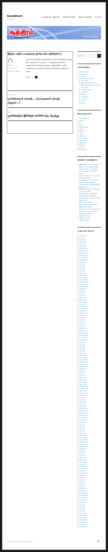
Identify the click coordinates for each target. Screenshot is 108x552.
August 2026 (83, 235)
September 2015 (83, 526)
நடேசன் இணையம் (84, 118)
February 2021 (83, 382)
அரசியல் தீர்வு (85, 81)
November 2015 (83, 522)
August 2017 (83, 475)
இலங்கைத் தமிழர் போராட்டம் (89, 83)
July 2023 (82, 317)
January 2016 (83, 517)
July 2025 (82, 264)
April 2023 (82, 324)
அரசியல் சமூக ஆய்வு (14, 71)
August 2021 (83, 369)
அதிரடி (81, 134)
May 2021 (82, 375)
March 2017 (82, 486)
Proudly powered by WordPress (23, 541)
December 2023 (83, 306)
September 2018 (83, 446)
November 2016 (83, 495)
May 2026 (82, 242)
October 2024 (83, 284)
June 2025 (82, 266)
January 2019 (83, 437)
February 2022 (83, 355)
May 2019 (82, 429)
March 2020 (82, 406)
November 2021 (83, 362)
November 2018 (83, 442)
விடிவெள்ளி (82, 143)
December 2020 (83, 386)
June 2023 (82, 320)
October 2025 (83, 257)
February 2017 (83, 489)
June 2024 (82, 293)
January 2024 (83, 304)
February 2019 (83, 435)
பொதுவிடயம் (84, 92)
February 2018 (83, 462)
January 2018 (83, 464)
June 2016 (82, 506)
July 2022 (82, 344)
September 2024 (83, 286)
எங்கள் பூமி (82, 145)
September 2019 (83, 420)
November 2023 (83, 309)
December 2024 (83, 280)
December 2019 (83, 413)
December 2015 (83, 520)
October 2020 (83, 391)
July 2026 (82, 237)
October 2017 (83, 471)
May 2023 (82, 322)
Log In (98, 16)
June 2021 (82, 373)
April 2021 (82, 377)
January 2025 (83, 277)
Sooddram (15, 16)
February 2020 (83, 409)
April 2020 (82, 404)
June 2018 (82, 453)
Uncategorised (83, 74)
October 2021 (83, 364)
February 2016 (83, 515)
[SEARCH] (99, 56)
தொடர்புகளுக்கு (85, 16)
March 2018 (82, 460)
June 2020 (82, 400)
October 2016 (83, 497)
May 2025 (82, 269)
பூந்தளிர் (81, 120)
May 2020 (82, 402)
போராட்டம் (84, 101)
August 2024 (83, 289)
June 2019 (82, 426)
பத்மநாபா (81, 129)
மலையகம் (82, 131)
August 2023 (83, 315)
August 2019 (83, 422)
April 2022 (82, 351)
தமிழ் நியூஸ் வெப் (84, 127)
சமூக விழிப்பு (84, 96)
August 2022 (83, 342)
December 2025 (83, 253)
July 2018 (82, 451)
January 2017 (83, 491)
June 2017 (82, 480)
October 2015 (83, 524)
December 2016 (83, 493)
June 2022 (82, 346)
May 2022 (82, 349)
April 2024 (82, 297)
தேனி (80, 125)
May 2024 (82, 295)
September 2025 (83, 260)
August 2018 (83, 449)
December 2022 (83, 333)
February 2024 (83, 302)
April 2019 (82, 431)
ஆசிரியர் (10, 65)
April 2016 (82, 511)
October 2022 (83, 337)
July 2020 (82, 397)
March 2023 (82, 326)
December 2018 (83, 440)
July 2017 (82, 477)
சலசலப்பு (81, 147)
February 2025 (83, 275)
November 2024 (83, 282)
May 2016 (82, 509)
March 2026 (82, 246)
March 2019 (82, 433)
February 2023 (83, 329)
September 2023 (83, 313)
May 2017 (82, 482)
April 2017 (82, 484)
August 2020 (83, 395)
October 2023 (83, 311)
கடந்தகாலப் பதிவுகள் (50, 16)
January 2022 (83, 357)
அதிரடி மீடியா (83, 136)
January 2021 (83, 384)
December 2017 (83, 466)
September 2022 (83, 340)
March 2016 (82, 513)
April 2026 (82, 244)
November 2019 (83, 415)
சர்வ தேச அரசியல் (86, 89)
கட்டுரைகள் (82, 76)
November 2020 (83, 389)
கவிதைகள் (82, 94)
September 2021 (83, 366)
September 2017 (83, 473)
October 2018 (83, 444)
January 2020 (83, 411)
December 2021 (83, 360)
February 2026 (83, 249)
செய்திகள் (82, 103)
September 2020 (83, 393)
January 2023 (83, 331)
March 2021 (82, 380)
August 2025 (83, 262)
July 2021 (82, 371)
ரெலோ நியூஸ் (83, 140)
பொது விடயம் (85, 98)
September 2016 (83, 500)
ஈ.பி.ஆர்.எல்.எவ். (83, 138)
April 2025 (82, 271)
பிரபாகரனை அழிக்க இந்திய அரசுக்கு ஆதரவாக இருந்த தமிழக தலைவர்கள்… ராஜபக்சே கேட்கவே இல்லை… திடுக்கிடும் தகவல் (89, 169)
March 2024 (82, 300)
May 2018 (82, 455)
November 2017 (83, 469)
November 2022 (83, 335)
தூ (80, 123)
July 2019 (82, 424)
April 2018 (82, 457)
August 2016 (83, 502)
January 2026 (83, 251)
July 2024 (82, 291)
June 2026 (82, 240)
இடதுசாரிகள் (83, 149)
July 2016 (82, 504)
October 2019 (83, 417)
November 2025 (83, 255)
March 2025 (82, 273)
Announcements (83, 72)
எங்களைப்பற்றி (69, 16)
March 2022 (82, 353)
